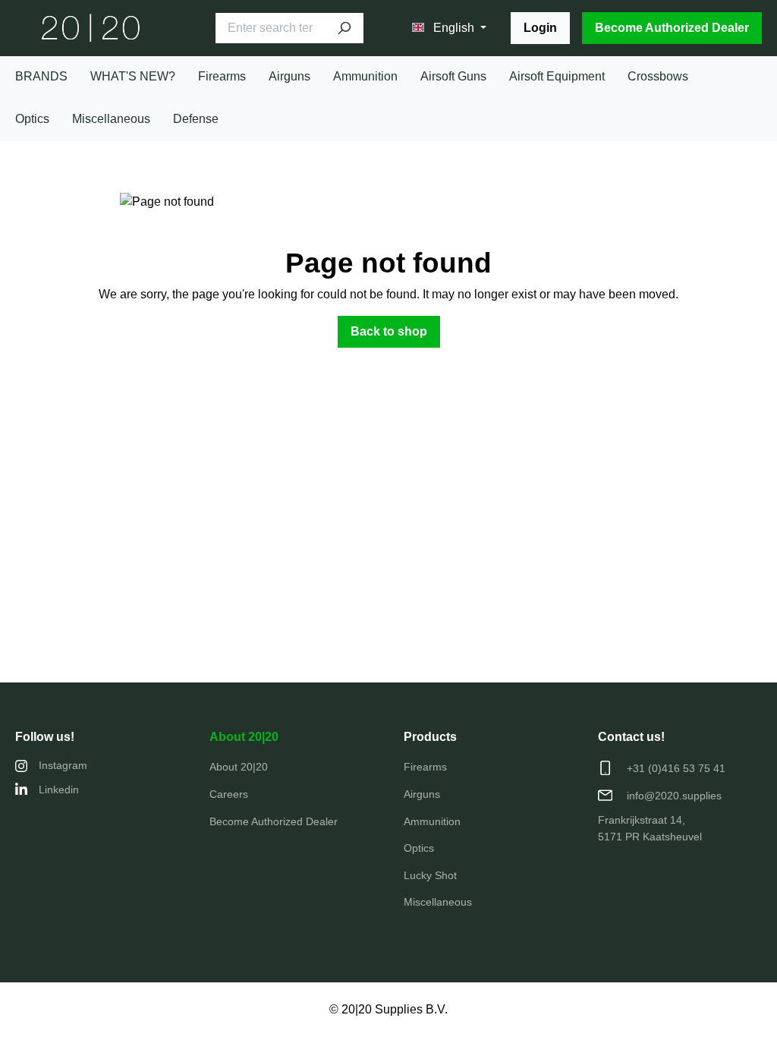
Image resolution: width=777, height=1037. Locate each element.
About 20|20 (243, 736)
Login (540, 27)
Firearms (425, 767)
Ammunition (432, 821)
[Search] (343, 28)
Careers (228, 794)
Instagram (63, 765)
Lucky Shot (430, 875)
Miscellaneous (438, 902)
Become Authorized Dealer (672, 27)
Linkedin (59, 789)
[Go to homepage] (91, 28)
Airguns (422, 794)
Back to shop (389, 331)
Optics (419, 848)
